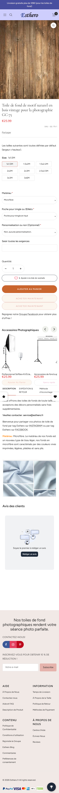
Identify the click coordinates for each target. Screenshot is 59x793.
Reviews (36, 742)
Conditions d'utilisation (13, 735)
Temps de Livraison (41, 692)
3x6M (27, 178)
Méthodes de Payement (44, 710)
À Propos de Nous (11, 692)
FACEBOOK (21, 429)
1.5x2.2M (43, 164)
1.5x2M (26, 164)
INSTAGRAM (35, 425)
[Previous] (45, 329)
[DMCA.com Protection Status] (40, 788)
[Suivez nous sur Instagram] (13, 644)
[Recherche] (10, 14)
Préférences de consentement (9, 760)
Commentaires (9, 753)
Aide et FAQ (8, 704)
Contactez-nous (10, 698)
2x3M (27, 171)
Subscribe (48, 667)
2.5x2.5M (43, 171)
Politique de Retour (41, 704)
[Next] (54, 329)
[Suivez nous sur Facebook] (6, 644)
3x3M (10, 178)
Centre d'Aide (39, 730)
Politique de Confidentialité (9, 727)
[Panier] (54, 14)
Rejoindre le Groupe (12, 741)
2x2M (10, 171)
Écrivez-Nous (39, 736)
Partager (6, 132)
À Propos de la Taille (42, 698)
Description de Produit (13, 710)
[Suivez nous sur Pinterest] (20, 644)
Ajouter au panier (17, 382)
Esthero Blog (8, 747)
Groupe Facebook (28, 314)
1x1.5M (9, 164)
